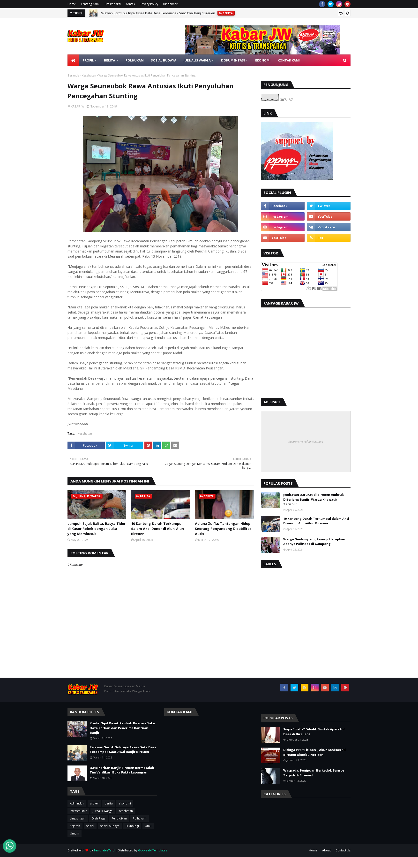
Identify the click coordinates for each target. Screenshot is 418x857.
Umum (74, 833)
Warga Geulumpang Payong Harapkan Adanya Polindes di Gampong (314, 541)
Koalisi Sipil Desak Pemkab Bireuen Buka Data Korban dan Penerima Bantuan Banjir (122, 728)
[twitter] (331, 4)
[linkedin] (335, 687)
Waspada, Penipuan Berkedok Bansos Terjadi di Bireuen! (313, 772)
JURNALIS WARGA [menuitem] (197, 60)
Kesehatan (89, 75)
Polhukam (139, 818)
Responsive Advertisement (305, 441)
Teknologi (132, 826)
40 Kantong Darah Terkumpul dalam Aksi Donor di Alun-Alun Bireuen (157, 528)
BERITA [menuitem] (109, 60)
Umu (148, 826)
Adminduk (77, 803)
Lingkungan (77, 818)
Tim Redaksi (112, 4)
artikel (94, 803)
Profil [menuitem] (88, 60)
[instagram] (339, 4)
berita (108, 803)
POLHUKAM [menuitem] (135, 60)
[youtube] (329, 216)
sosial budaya (109, 826)
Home (71, 4)
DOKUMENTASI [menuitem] (233, 60)
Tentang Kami (90, 4)
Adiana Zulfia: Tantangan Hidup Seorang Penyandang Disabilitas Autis (223, 528)
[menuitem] (73, 60)
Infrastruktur (78, 811)
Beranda (73, 75)
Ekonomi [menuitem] (262, 60)
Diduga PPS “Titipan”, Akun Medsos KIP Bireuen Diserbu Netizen (314, 752)
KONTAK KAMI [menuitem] (289, 60)
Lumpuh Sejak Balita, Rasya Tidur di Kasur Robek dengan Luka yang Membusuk (96, 528)
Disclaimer (170, 4)
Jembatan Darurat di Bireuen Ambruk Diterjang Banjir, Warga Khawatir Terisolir (313, 499)
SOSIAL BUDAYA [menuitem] (163, 60)
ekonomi (125, 803)
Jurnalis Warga (102, 811)
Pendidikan (119, 818)
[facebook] (322, 4)
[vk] (329, 227)
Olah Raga (98, 818)
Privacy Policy (149, 4)
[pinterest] (347, 4)
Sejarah (75, 826)
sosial (90, 826)
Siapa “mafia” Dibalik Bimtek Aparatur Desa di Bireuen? (314, 731)
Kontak (130, 4)
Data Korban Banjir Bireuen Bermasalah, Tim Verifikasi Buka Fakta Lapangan (156, 13)
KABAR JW (77, 106)
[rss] (329, 238)
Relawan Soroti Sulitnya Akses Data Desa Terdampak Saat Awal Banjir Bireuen (123, 749)
